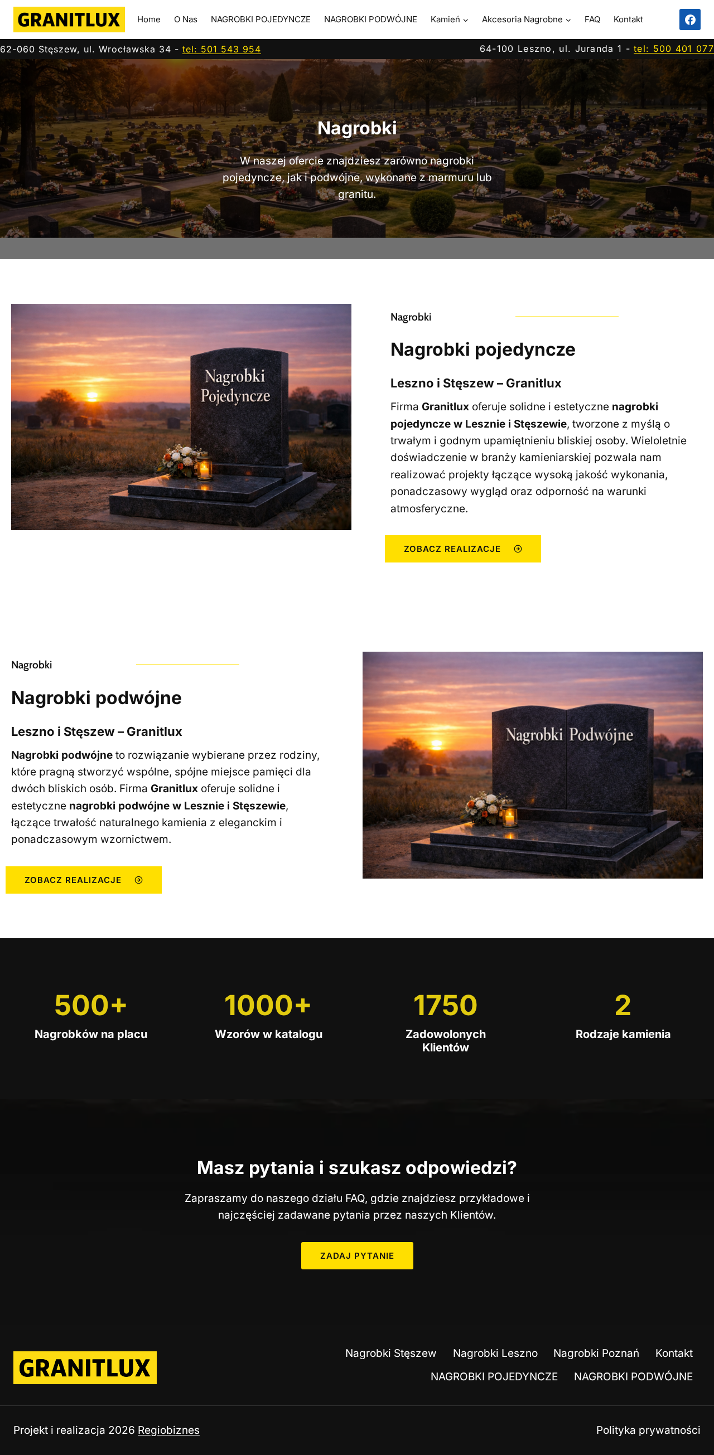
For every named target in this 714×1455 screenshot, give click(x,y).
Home (149, 19)
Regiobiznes (169, 1430)
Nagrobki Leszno (495, 1353)
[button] (357, 1255)
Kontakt (628, 19)
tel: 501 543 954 (221, 49)
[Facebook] (690, 19)
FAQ (592, 19)
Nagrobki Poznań (596, 1353)
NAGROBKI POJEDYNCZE (261, 19)
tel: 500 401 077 (674, 48)
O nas (185, 19)
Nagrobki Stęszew (391, 1353)
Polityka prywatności (648, 1430)
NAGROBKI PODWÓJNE (370, 19)
